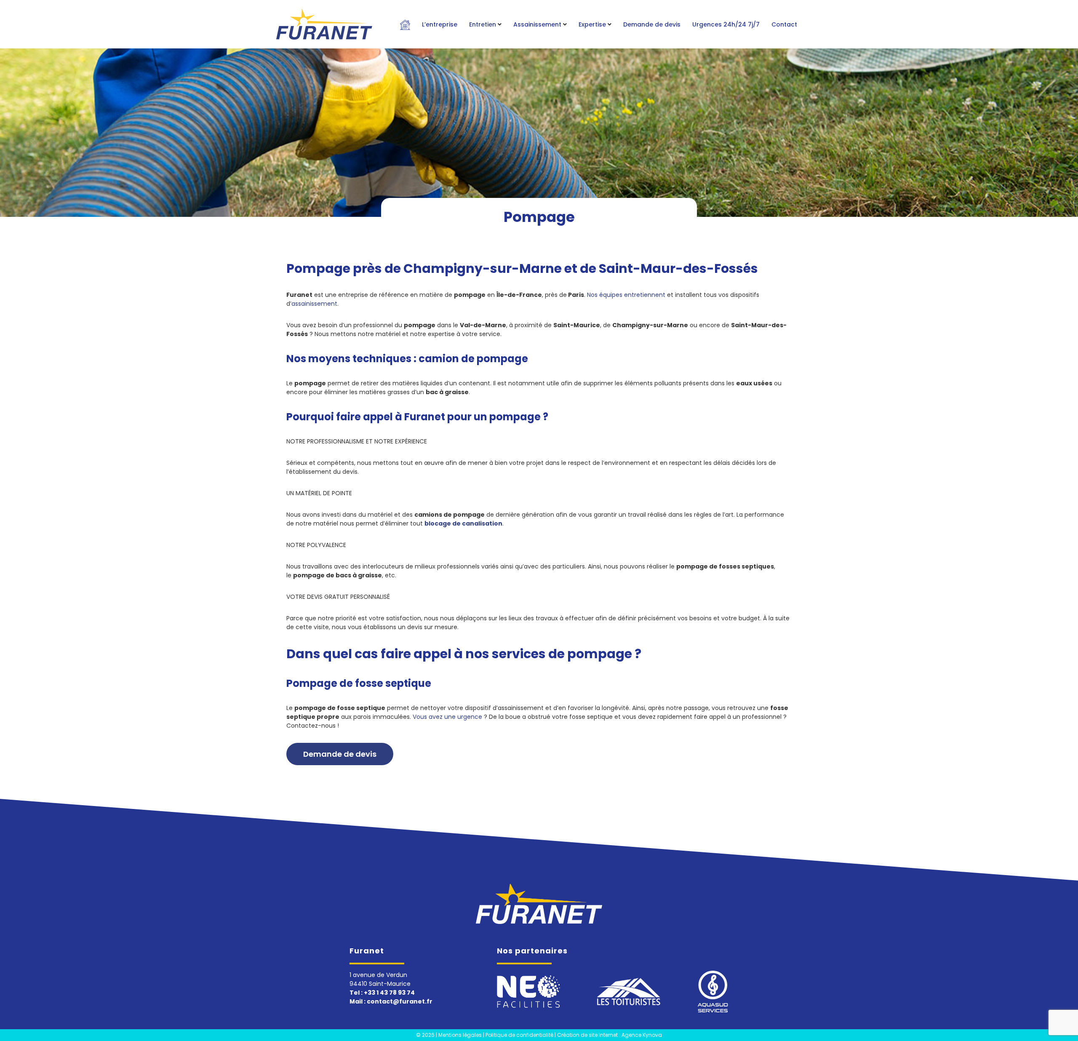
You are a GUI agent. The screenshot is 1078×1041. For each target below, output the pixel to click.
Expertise (592, 24)
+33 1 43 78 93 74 (389, 992)
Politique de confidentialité (519, 1034)
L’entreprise (439, 24)
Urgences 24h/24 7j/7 (726, 24)
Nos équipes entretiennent (626, 295)
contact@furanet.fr (399, 1001)
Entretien (482, 24)
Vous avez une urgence (447, 717)
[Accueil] (539, 903)
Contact (784, 24)
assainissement (314, 303)
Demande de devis (651, 24)
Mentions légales (460, 1034)
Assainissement (537, 24)
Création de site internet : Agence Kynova (609, 1034)
